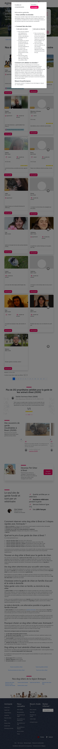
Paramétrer (34, 4)
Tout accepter (34, 7)
